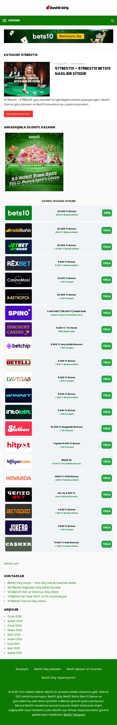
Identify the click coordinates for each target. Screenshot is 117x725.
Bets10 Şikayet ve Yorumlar (84, 669)
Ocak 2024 (15, 625)
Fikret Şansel (77, 63)
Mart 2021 (14, 648)
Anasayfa (22, 669)
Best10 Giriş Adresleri (47, 669)
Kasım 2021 (15, 639)
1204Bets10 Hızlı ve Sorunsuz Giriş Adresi (33, 592)
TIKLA (106, 230)
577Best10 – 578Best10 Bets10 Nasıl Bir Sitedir (83, 71)
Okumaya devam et (17, 113)
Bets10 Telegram (74, 715)
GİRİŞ (107, 213)
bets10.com (11, 563)
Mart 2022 (14, 634)
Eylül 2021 (14, 644)
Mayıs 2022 (15, 630)
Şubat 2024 (15, 621)
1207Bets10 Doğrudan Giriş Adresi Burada (34, 587)
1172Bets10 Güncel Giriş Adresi (27, 601)
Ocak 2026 (15, 616)
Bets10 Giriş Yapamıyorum (59, 678)
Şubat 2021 (15, 653)
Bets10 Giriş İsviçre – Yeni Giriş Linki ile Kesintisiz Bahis (42, 583)
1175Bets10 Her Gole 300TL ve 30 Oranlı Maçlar (37, 596)
